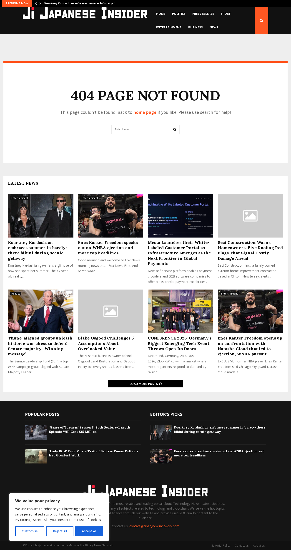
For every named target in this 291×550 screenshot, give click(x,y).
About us (259, 546)
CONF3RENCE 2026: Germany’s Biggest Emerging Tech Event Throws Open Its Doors (179, 343)
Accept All (89, 531)
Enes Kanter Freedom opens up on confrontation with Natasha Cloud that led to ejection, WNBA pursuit (250, 346)
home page (144, 112)
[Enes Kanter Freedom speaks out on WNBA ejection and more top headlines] (110, 216)
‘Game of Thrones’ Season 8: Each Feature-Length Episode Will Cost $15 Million (89, 429)
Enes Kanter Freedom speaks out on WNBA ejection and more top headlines (108, 248)
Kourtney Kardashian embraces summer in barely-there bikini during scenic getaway (38, 250)
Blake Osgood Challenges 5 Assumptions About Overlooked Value (106, 343)
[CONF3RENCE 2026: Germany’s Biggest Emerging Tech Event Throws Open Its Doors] (180, 311)
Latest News (23, 183)
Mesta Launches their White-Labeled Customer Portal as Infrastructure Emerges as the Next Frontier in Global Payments (179, 253)
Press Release (203, 14)
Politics (179, 14)
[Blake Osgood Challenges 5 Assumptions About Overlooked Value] (110, 311)
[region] (59, 517)
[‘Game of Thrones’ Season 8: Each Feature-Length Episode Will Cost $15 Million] (36, 432)
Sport (226, 14)
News (214, 27)
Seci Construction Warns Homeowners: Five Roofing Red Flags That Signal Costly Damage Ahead (250, 250)
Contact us (241, 546)
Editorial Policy (220, 546)
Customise (30, 531)
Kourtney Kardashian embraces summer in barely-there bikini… (88, 3)
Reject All (60, 531)
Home (160, 14)
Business (195, 27)
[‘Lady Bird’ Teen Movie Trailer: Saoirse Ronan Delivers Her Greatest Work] (36, 456)
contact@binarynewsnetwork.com (154, 526)
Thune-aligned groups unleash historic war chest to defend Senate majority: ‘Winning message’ (40, 346)
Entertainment (168, 27)
